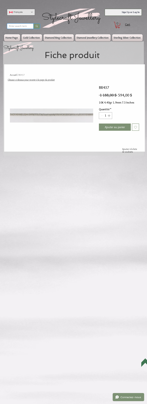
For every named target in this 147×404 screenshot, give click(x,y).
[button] (117, 25)
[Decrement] (101, 115)
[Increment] (109, 115)
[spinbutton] (105, 115)
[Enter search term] (36, 26)
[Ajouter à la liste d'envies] (135, 127)
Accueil (13, 75)
